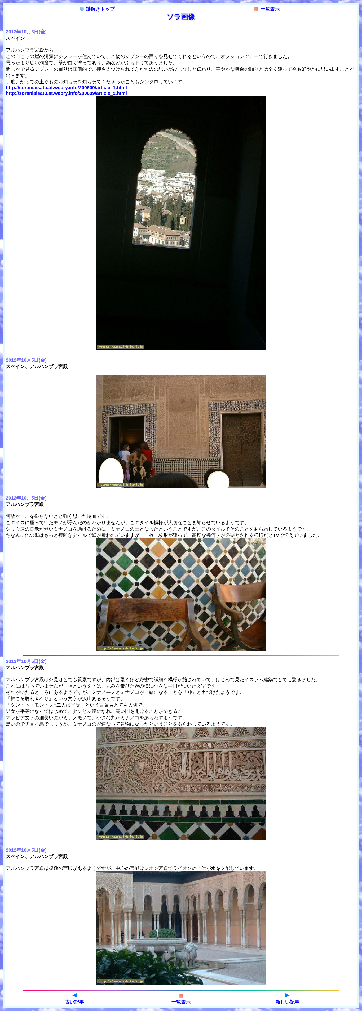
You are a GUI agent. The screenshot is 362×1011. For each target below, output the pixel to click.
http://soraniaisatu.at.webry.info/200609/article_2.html (66, 93)
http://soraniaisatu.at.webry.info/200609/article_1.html (66, 87)
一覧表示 (270, 9)
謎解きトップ (100, 9)
